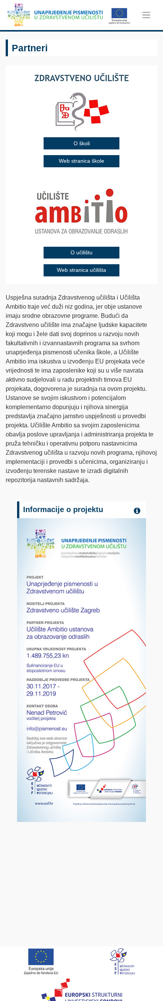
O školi (82, 143)
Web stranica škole (81, 161)
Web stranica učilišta (81, 270)
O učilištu (81, 252)
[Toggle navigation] (146, 15)
